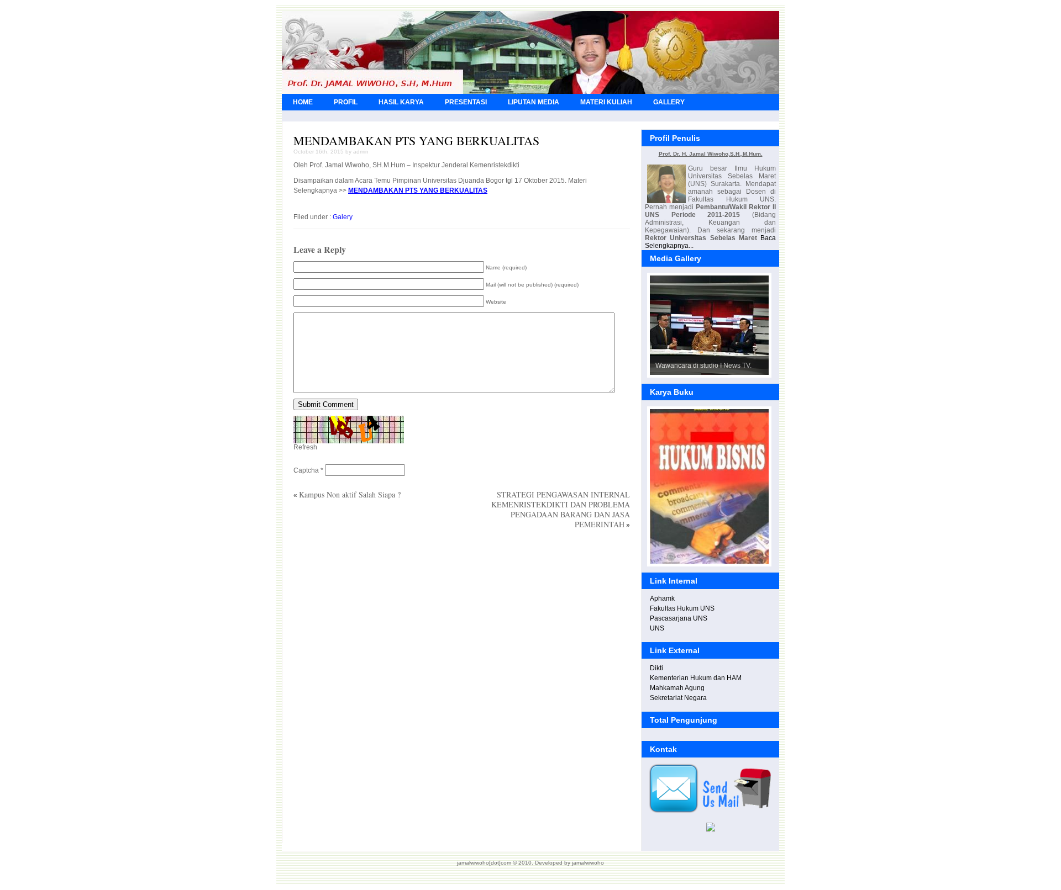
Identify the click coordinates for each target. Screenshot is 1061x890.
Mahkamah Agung (677, 688)
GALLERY (669, 102)
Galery (343, 217)
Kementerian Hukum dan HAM (696, 678)
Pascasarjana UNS (678, 618)
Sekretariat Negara (678, 698)
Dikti (656, 668)
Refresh (305, 447)
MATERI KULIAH (606, 102)
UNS (657, 628)
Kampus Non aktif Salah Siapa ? (350, 494)
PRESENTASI (466, 102)
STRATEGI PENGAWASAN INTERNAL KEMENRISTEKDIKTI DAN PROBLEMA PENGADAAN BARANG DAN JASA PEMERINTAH (560, 509)
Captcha (306, 470)
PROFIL (346, 102)
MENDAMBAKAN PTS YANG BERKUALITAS (416, 141)
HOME (303, 102)
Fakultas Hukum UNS (682, 608)
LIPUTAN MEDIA (533, 102)
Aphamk (662, 598)
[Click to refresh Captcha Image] (348, 429)
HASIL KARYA (401, 102)
